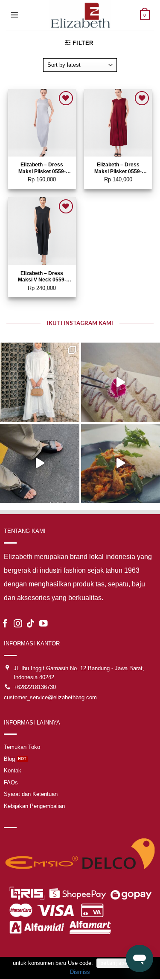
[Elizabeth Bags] (80, 15)
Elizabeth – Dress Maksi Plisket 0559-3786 (42, 169)
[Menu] (14, 15)
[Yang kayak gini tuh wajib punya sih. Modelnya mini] (39, 463)
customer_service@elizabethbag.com (50, 697)
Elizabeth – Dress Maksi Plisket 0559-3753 (118, 169)
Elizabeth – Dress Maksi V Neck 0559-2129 (42, 277)
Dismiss (80, 972)
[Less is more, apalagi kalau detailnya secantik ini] (39, 382)
